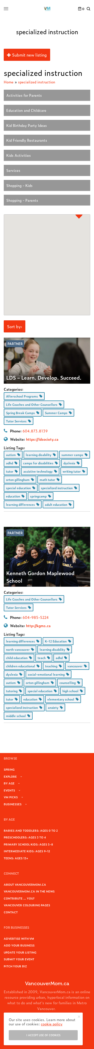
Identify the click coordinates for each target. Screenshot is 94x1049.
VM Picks (11, 797)
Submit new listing (29, 55)
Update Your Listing (20, 952)
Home (9, 81)
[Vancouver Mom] (47, 9)
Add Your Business (19, 945)
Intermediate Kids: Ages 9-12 (27, 851)
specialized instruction (36, 81)
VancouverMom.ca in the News (29, 891)
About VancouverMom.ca (25, 884)
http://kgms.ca (38, 625)
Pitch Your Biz (15, 966)
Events (9, 790)
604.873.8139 (35, 430)
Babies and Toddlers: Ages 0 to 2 (31, 830)
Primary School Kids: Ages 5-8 (28, 844)
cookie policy (51, 1023)
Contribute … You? (19, 898)
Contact (11, 912)
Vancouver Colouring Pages (27, 905)
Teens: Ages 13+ (16, 858)
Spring (9, 769)
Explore (10, 776)
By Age (9, 783)
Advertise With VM (19, 938)
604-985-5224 (36, 617)
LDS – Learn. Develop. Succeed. (43, 377)
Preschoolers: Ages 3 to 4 (25, 837)
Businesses (13, 804)
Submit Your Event (19, 959)
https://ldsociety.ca (42, 439)
